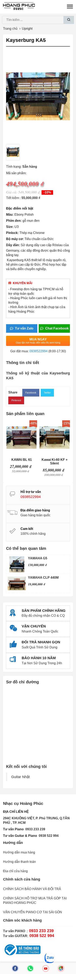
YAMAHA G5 (37, 558)
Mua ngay (38, 341)
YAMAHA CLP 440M (43, 577)
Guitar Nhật (20, 777)
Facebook (30, 392)
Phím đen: (14, 220)
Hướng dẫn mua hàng (19, 852)
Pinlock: (12, 233)
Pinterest (16, 400)
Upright (27, 28)
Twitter (47, 392)
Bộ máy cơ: (15, 239)
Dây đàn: (13, 245)
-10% (47, 192)
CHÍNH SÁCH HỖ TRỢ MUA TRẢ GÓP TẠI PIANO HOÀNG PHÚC (35, 900)
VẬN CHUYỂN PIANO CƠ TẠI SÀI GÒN (32, 912)
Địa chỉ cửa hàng (15, 871)
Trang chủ (10, 28)
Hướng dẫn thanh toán (19, 861)
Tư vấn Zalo (23, 328)
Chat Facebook (56, 328)
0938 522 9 (47, 835)
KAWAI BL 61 (21, 459)
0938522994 (38, 351)
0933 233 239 (35, 829)
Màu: (10, 214)
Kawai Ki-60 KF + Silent (54, 461)
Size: (10, 226)
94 (57, 835)
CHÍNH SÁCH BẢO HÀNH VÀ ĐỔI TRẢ (32, 889)
